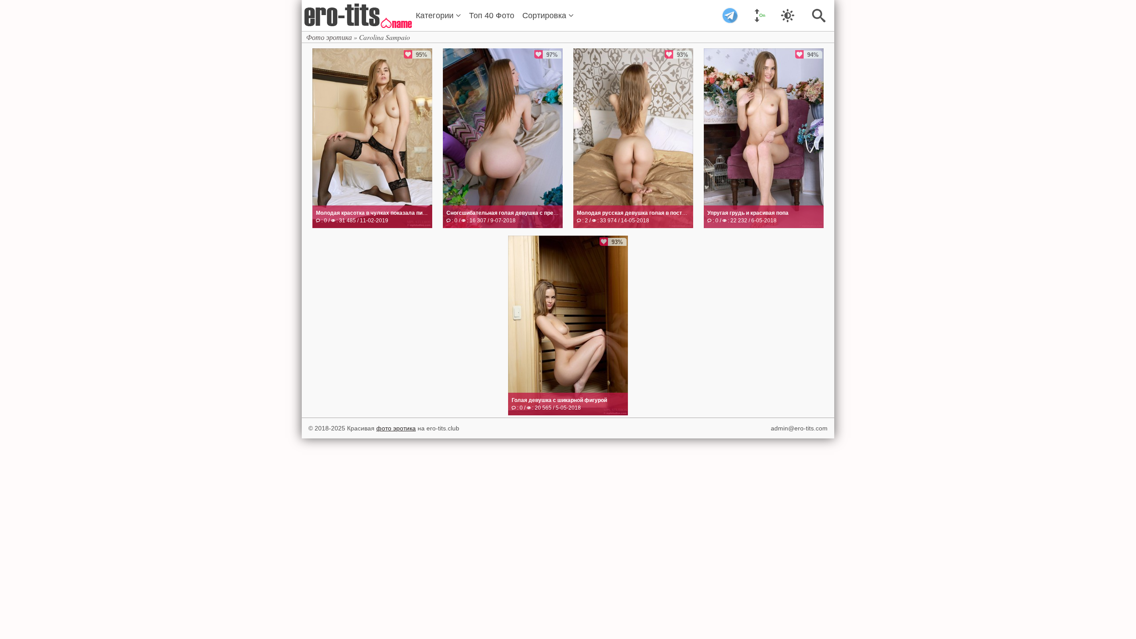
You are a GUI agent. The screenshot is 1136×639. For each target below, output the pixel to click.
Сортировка (545, 15)
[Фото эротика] (357, 15)
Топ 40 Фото (491, 15)
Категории (436, 15)
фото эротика (396, 428)
